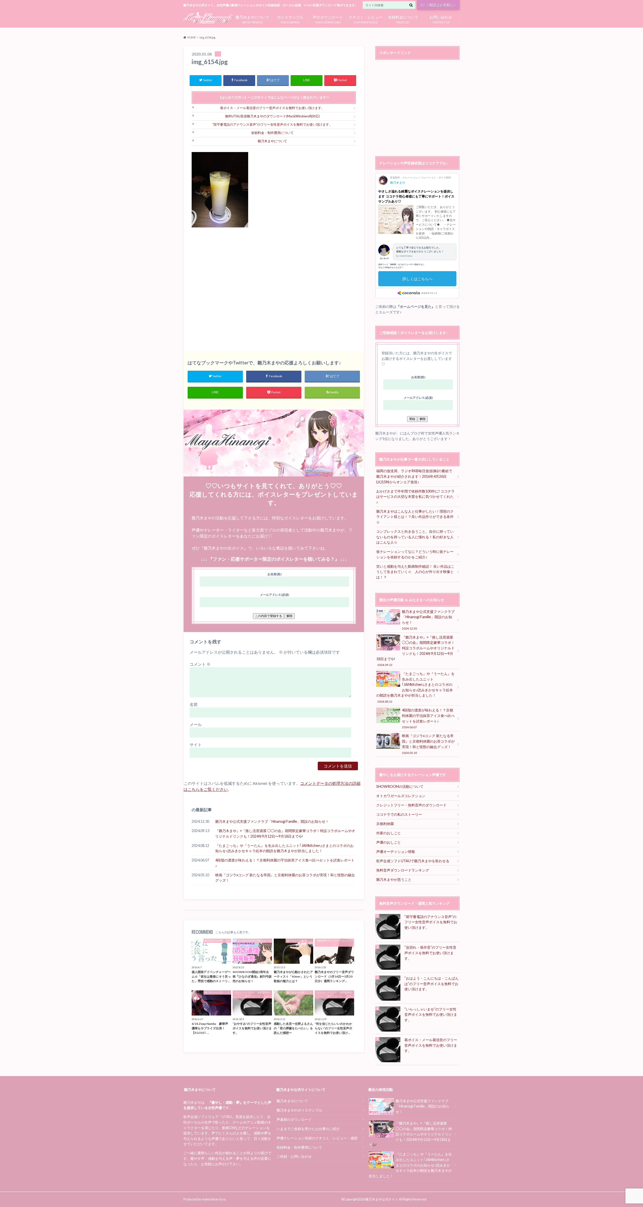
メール (196, 724)
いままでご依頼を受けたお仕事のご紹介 (308, 1129)
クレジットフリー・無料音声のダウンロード (411, 805)
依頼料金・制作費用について (272, 133)
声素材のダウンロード (294, 1119)
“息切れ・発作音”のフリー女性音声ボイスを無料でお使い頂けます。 (430, 952)
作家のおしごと (388, 833)
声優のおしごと (388, 842)
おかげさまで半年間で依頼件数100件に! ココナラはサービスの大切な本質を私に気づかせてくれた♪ (415, 496)
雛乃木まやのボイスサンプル (299, 1110)
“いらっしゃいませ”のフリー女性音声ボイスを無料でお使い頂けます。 (430, 1014)
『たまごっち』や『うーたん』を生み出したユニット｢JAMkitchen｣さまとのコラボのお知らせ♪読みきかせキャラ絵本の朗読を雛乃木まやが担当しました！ (284, 848)
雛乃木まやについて (272, 141)
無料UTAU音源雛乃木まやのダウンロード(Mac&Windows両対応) (272, 116)
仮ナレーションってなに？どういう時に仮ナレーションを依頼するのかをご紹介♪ (415, 554)
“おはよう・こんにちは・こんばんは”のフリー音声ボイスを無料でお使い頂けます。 (431, 983)
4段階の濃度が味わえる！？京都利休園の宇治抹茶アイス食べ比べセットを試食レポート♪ (284, 863)
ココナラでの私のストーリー (399, 814)
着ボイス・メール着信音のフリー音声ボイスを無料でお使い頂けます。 (272, 108)
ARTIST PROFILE (253, 19)
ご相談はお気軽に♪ (441, 5)
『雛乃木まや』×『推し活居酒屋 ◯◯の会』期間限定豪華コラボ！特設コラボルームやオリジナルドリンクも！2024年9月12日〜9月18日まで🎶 (285, 833)
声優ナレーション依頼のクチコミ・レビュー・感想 (317, 1138)
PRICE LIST (403, 19)
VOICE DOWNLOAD (328, 19)
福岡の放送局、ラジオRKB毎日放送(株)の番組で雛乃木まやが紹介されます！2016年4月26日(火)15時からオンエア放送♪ (414, 476)
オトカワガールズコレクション (400, 796)
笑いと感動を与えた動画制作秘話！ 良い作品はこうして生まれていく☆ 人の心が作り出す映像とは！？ (415, 571)
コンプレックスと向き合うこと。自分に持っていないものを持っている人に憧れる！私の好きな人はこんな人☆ (415, 536)
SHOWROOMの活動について (399, 786)
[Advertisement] (274, 289)
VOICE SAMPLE (290, 19)
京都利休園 (385, 824)
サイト (196, 744)
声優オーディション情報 (395, 851)
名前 (194, 704)
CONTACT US (441, 19)
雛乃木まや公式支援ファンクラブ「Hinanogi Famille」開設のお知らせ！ (272, 821)
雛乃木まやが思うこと (393, 879)
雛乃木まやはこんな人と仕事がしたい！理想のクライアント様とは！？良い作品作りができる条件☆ (415, 516)
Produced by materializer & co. (204, 1199)
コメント (200, 664)
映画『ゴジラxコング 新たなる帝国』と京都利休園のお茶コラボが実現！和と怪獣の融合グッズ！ (285, 878)
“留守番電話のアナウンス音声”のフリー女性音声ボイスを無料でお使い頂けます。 (272, 124)
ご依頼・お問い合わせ (294, 1156)
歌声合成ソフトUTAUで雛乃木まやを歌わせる (412, 861)
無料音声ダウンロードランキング (402, 870)
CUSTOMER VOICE (366, 19)
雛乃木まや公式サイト (381, 1199)
